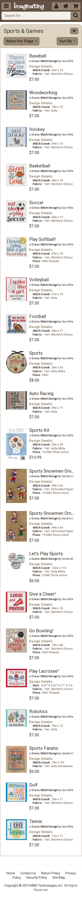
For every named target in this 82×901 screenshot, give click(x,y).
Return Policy (50, 873)
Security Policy (36, 877)
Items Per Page (20, 41)
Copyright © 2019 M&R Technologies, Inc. (33, 885)
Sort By (66, 41)
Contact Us (28, 873)
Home (10, 873)
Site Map (58, 877)
